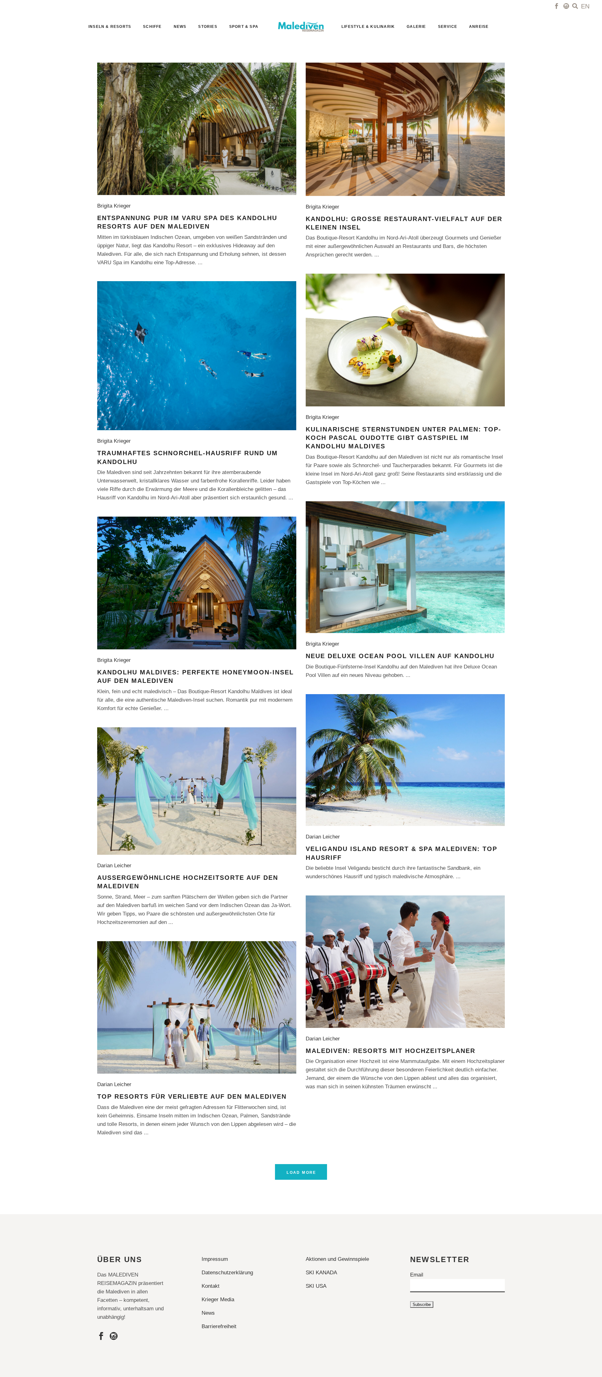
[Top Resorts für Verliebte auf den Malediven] (196, 1007)
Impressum (215, 1259)
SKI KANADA (321, 1273)
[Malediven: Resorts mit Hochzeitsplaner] (405, 961)
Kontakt (210, 1286)
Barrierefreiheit (219, 1326)
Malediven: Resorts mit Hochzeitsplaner (390, 1050)
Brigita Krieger (115, 206)
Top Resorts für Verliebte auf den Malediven (192, 1096)
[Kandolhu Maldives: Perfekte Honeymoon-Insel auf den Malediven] (196, 583)
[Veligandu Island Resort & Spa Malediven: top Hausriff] (405, 760)
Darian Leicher (324, 837)
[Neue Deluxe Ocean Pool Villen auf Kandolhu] (405, 567)
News (208, 1313)
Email (416, 1275)
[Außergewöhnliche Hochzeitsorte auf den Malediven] (196, 791)
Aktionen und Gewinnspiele (337, 1259)
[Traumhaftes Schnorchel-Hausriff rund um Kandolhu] (196, 355)
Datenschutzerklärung (227, 1273)
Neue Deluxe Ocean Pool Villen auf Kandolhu (400, 655)
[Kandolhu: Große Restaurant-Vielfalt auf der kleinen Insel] (405, 129)
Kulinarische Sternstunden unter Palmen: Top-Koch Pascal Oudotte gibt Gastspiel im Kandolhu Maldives (403, 438)
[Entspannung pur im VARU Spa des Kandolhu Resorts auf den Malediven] (196, 129)
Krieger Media (218, 1299)
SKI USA (316, 1286)
